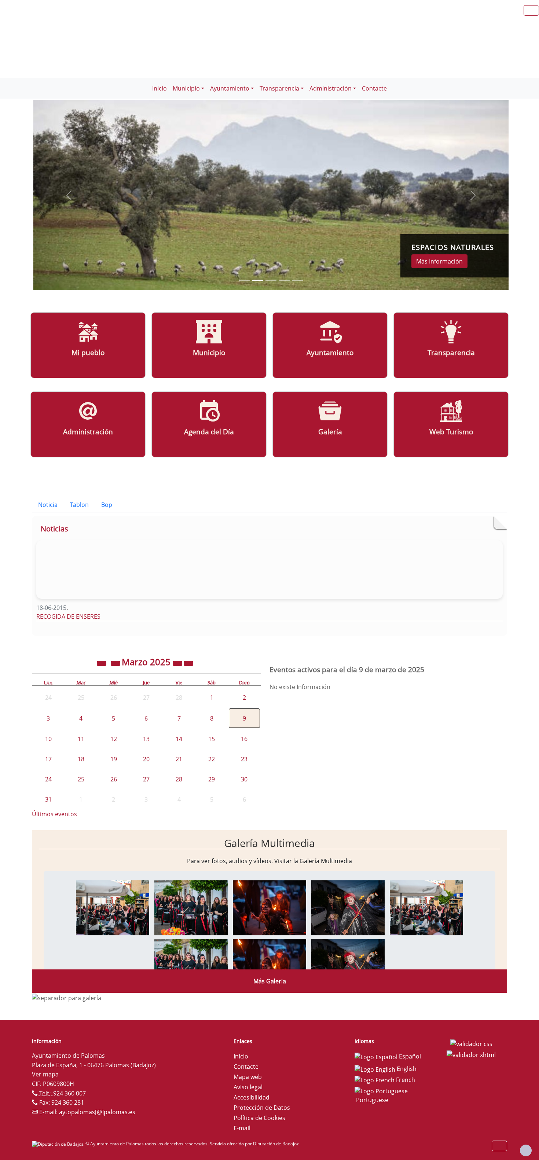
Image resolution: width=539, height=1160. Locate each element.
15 (211, 739)
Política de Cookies (259, 1118)
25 (81, 779)
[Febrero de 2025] (116, 663)
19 (113, 759)
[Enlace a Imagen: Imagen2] (191, 907)
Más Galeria (269, 981)
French (405, 1080)
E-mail (242, 1128)
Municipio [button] (186, 88)
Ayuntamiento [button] (229, 88)
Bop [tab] (106, 505)
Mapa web (248, 1077)
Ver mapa (45, 1074)
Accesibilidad (252, 1097)
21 (179, 759)
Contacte (374, 88)
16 (244, 739)
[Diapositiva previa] (68, 195)
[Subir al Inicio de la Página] (526, 1150)
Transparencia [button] (279, 88)
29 (211, 779)
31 (48, 799)
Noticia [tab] (48, 505)
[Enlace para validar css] (471, 1043)
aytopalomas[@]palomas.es (97, 1112)
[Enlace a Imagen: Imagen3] (269, 907)
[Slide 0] (244, 280)
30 (244, 779)
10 (48, 739)
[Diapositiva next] (473, 195)
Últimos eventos (54, 814)
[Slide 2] (270, 280)
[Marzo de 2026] (178, 663)
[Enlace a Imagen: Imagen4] (347, 907)
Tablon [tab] (79, 505)
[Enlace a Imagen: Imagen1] (112, 907)
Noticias (54, 529)
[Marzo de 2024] (102, 663)
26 (113, 779)
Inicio (159, 88)
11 (81, 739)
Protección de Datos (262, 1108)
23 (244, 759)
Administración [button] (330, 88)
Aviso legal (248, 1087)
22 (211, 759)
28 (179, 779)
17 (48, 759)
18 (81, 759)
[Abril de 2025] (188, 663)
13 (146, 739)
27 (146, 779)
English (406, 1069)
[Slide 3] (284, 280)
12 (113, 739)
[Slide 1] (257, 280)
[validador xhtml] (471, 1054)
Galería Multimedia (269, 843)
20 (146, 759)
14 (179, 739)
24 (48, 779)
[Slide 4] (297, 280)
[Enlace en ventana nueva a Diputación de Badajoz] (58, 1144)
